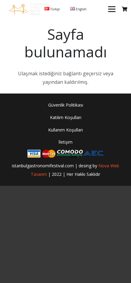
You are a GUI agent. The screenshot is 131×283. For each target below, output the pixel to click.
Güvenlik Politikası (65, 105)
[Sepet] (124, 9)
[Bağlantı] (28, 9)
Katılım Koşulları (65, 117)
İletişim (65, 142)
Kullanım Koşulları (65, 130)
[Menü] (111, 9)
